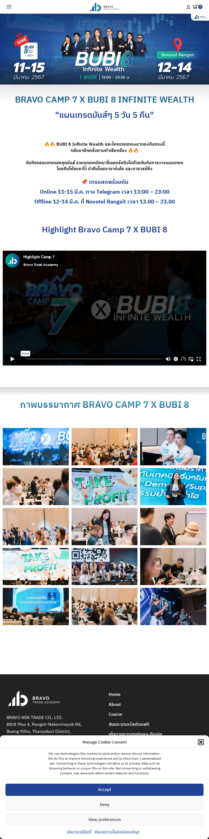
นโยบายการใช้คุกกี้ (79, 831)
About (115, 704)
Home (115, 694)
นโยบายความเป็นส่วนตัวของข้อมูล (116, 831)
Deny (104, 804)
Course (115, 714)
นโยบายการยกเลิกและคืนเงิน (135, 734)
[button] (201, 742)
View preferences (104, 819)
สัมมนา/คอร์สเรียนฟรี (129, 724)
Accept (104, 789)
